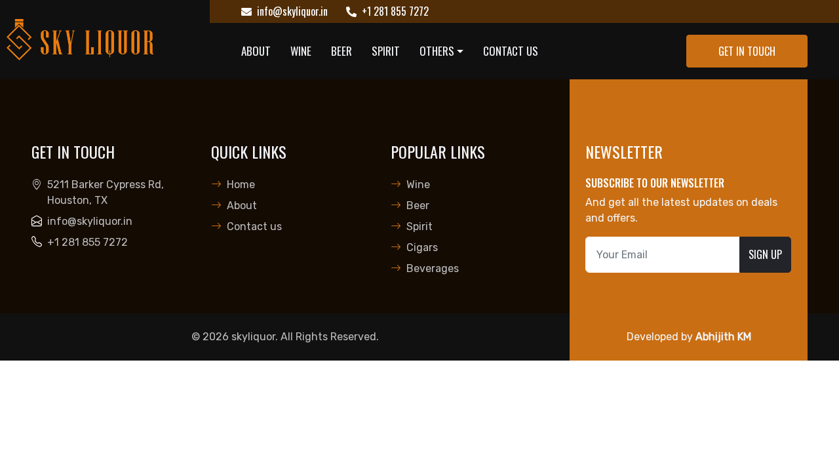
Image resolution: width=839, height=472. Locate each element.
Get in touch (746, 51)
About (256, 51)
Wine (300, 51)
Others (437, 51)
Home (241, 184)
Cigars (422, 247)
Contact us (510, 51)
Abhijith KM (723, 336)
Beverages (432, 268)
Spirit (386, 51)
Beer (341, 51)
